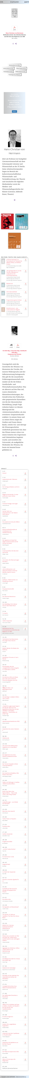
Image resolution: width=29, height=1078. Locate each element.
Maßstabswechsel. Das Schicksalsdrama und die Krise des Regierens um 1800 (10, 630)
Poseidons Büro (6, 826)
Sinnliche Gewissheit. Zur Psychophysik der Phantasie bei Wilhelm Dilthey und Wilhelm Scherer (14, 261)
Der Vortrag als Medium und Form (10, 487)
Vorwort (4, 473)
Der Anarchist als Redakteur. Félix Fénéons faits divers (10, 774)
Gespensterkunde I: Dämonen (9, 479)
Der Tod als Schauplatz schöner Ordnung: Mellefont (10, 765)
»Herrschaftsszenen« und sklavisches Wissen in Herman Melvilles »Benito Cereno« (9, 570)
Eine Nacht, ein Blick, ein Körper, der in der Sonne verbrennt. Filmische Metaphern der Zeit (10, 678)
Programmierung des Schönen (14, 300)
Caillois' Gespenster (7, 621)
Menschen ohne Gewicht (8, 811)
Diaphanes (14, 2)
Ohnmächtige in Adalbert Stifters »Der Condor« (10, 698)
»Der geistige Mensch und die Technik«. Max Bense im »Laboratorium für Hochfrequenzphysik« (13, 273)
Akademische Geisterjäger (9, 968)
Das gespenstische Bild (8, 589)
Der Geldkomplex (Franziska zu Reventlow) (10, 996)
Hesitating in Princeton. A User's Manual (10, 658)
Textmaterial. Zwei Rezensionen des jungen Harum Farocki (10, 640)
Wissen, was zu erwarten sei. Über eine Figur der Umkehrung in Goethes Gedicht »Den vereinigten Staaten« (11, 938)
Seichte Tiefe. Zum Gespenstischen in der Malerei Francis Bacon (10, 512)
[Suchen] (2, 2)
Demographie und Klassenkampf (10, 907)
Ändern (14, 111)
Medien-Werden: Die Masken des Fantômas (10, 649)
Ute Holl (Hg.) (6, 350)
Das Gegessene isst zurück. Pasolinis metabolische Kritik (9, 755)
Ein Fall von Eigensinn (7, 1017)
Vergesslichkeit (6, 864)
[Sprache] (26, 2)
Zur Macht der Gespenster (8, 872)
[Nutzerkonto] (25, 2)
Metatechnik (9, 284)
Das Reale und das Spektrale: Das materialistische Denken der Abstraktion (10, 977)
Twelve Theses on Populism (9, 819)
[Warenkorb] (28, 2)
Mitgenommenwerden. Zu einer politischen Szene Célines (10, 495)
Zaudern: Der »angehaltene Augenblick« (9, 1025)
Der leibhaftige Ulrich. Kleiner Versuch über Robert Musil (9, 605)
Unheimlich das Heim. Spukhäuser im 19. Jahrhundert (10, 1034)
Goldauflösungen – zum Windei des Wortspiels (10, 803)
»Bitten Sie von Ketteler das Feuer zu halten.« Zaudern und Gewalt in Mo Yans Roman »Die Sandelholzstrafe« (10, 1006)
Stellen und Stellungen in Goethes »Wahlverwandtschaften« (10, 783)
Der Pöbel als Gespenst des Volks (10, 1052)
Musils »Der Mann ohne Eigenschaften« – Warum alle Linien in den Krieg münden (9, 793)
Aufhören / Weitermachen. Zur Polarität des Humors (10, 580)
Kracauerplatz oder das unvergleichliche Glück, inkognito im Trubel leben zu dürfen (10, 668)
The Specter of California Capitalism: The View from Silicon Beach (10, 916)
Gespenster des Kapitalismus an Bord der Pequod (10, 1043)
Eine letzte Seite (6, 899)
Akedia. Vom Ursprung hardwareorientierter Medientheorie (7, 926)
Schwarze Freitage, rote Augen (10, 504)
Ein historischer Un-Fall (8, 857)
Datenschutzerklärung (21, 1076)
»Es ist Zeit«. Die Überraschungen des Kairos (10, 561)
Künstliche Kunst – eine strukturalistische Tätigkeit (13, 309)
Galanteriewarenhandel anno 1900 (10, 721)
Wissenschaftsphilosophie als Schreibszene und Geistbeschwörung (9, 531)
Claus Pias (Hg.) (15, 350)
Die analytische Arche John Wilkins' (11, 522)
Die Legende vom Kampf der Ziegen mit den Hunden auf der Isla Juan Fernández (10, 541)
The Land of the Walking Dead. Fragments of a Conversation (10, 746)
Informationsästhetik (11, 292)
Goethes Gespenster (7, 834)
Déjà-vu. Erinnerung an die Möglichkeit (8, 1060)
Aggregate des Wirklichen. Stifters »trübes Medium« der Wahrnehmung (10, 949)
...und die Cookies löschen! (8, 849)
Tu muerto (5, 613)
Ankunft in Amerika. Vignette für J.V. (10, 880)
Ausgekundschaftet (7, 842)
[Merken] (13, 44)
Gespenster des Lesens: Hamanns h (10, 730)
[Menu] (0, 2)
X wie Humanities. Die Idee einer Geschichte (10, 551)
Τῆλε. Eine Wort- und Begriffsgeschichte (7, 688)
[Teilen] (16, 44)
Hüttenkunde (5, 738)
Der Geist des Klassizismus (8, 596)
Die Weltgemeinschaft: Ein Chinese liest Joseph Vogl (11, 959)
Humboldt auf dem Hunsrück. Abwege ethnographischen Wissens (9, 890)
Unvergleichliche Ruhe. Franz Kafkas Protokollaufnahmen (9, 987)
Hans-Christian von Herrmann (14, 33)
